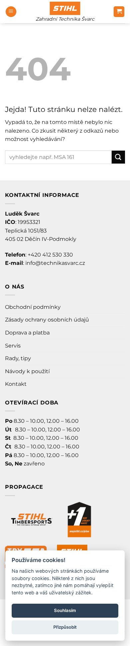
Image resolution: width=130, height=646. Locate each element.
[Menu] (11, 11)
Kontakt (16, 384)
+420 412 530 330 (50, 255)
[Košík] (119, 11)
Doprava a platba (27, 332)
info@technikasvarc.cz (55, 263)
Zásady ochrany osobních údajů (47, 320)
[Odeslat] (118, 157)
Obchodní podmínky (33, 307)
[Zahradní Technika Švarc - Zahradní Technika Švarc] (65, 8)
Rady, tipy (18, 358)
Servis (13, 345)
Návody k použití (27, 371)
